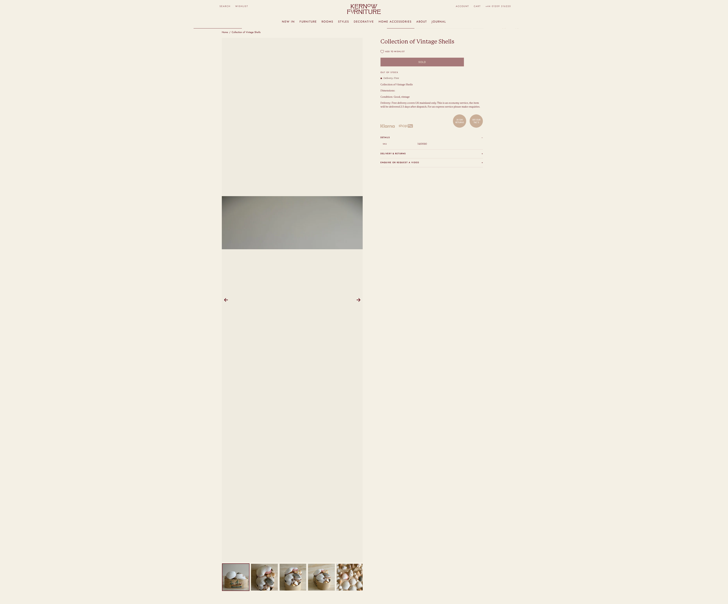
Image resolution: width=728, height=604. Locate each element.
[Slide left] (226, 300)
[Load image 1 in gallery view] (235, 577)
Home (225, 32)
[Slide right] (358, 300)
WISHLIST (241, 6)
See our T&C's (476, 121)
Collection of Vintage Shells (246, 32)
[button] (225, 6)
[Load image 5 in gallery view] (350, 577)
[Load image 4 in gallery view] (321, 577)
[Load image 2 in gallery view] (264, 577)
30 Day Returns (459, 121)
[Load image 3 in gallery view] (293, 577)
